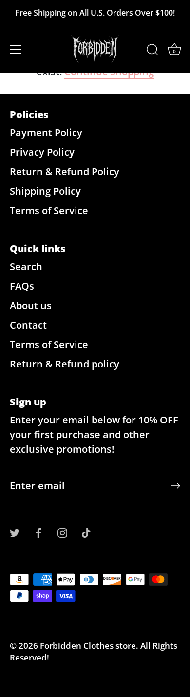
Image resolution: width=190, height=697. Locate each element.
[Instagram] (62, 531)
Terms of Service (49, 210)
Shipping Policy (45, 191)
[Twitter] (14, 531)
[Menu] (15, 49)
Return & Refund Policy (64, 171)
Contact (28, 324)
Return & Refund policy (64, 363)
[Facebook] (38, 531)
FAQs (22, 286)
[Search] (152, 51)
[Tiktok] (86, 531)
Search (26, 266)
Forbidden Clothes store (88, 645)
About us (31, 305)
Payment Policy (46, 132)
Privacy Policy (42, 152)
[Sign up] (175, 486)
